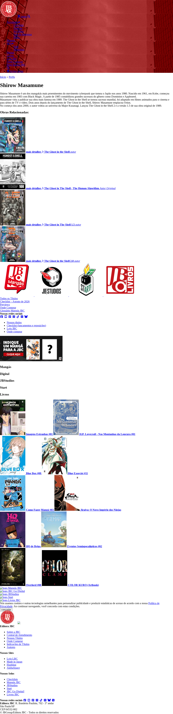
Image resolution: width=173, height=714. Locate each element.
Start (9, 688)
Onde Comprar (8, 307)
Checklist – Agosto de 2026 (15, 301)
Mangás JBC (14, 682)
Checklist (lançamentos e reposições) (26, 325)
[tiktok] (18, 316)
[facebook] (1, 316)
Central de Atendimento (19, 635)
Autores (11, 647)
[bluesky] (26, 316)
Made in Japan (14, 661)
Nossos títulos (14, 322)
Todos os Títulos (9, 298)
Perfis (12, 77)
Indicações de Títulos (18, 644)
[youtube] (5, 316)
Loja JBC (12, 328)
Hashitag (11, 664)
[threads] (22, 316)
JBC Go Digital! (15, 691)
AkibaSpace (13, 667)
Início (3, 77)
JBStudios (12, 685)
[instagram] (14, 316)
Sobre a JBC (13, 632)
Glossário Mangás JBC (12, 310)
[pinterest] (9, 316)
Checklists (12, 679)
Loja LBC (12, 658)
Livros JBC (13, 694)
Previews (5, 304)
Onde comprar (14, 331)
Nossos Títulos (15, 638)
